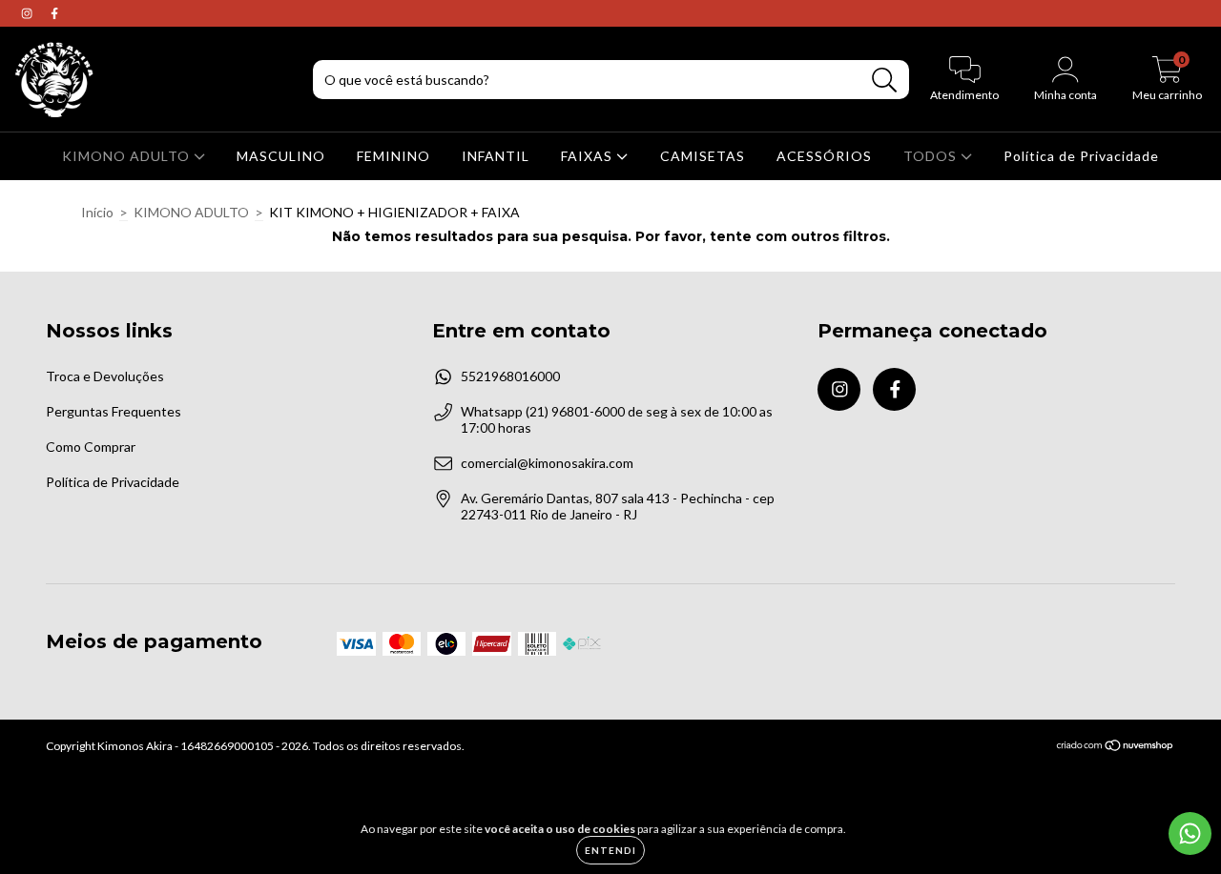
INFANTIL (495, 156)
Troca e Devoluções (105, 376)
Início (97, 212)
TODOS (932, 156)
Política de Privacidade (1081, 156)
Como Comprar (90, 446)
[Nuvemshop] (1115, 748)
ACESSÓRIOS (824, 156)
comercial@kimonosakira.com (547, 463)
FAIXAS (588, 156)
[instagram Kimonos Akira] (28, 13)
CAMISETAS (702, 156)
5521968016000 (510, 376)
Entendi (610, 850)
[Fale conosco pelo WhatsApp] (1190, 833)
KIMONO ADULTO (128, 156)
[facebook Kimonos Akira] (54, 13)
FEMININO (393, 156)
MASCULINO (281, 156)
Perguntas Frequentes (113, 411)
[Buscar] (884, 80)
